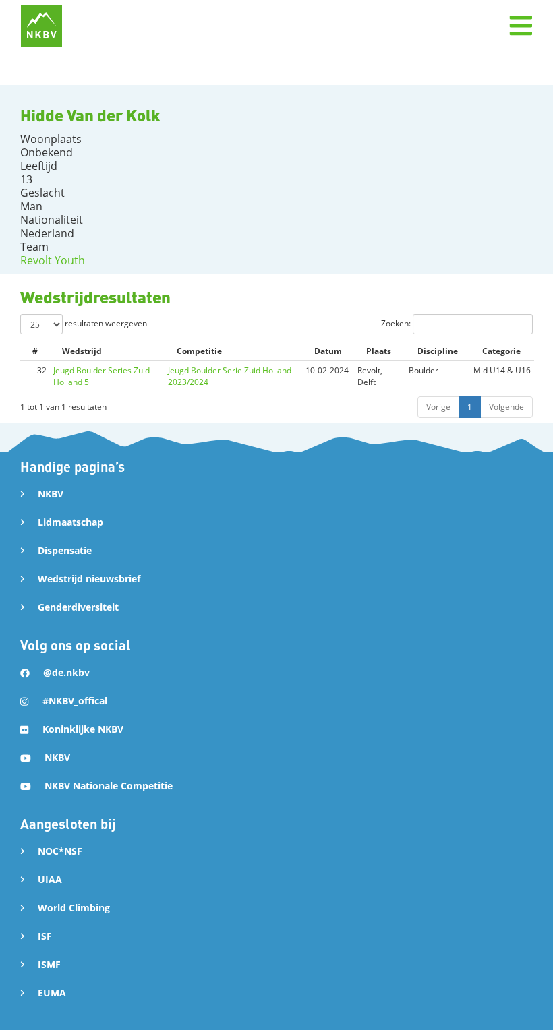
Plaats (378, 351)
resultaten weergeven (105, 323)
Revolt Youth (52, 260)
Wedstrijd (82, 351)
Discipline (437, 351)
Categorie (501, 351)
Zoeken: (397, 323)
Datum (328, 351)
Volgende (506, 407)
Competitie (199, 351)
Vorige (438, 407)
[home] (41, 26)
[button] (520, 26)
